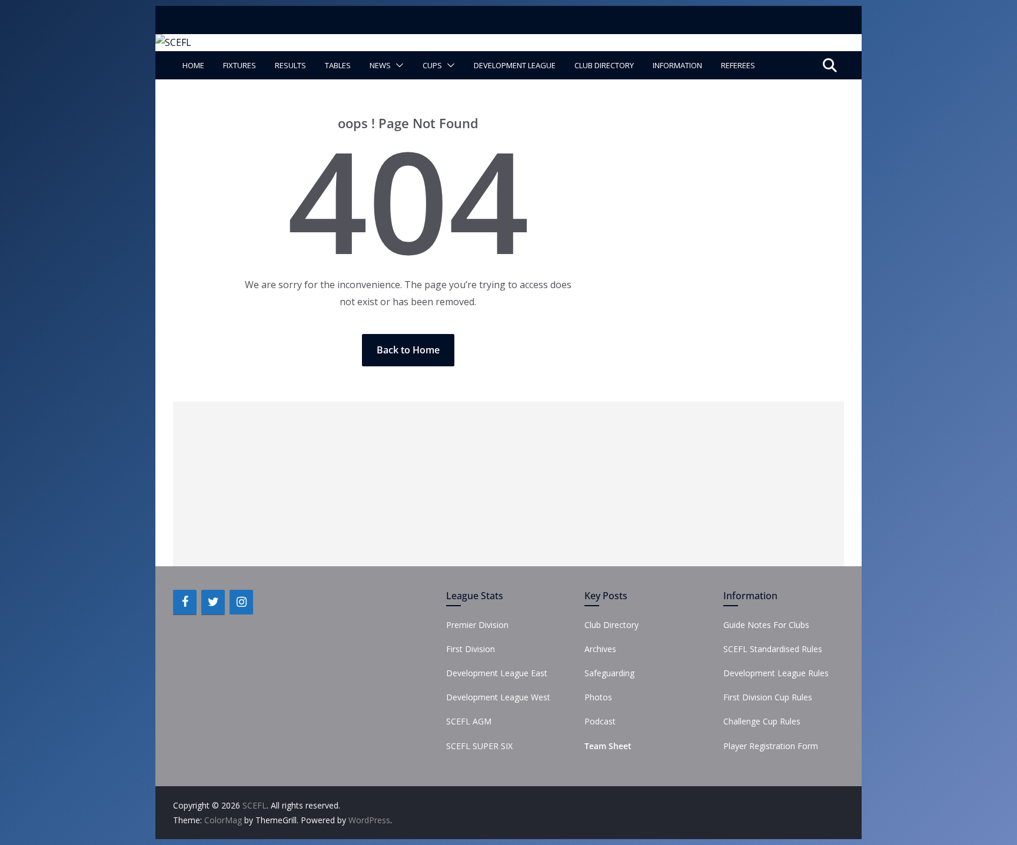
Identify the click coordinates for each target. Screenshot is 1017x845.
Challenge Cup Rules (761, 721)
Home (193, 65)
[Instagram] (241, 602)
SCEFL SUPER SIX (479, 746)
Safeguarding (609, 673)
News (380, 65)
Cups (432, 65)
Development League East (496, 673)
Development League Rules (776, 673)
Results (290, 65)
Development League (515, 65)
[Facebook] (185, 602)
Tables (338, 65)
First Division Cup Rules (767, 697)
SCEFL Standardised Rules (772, 648)
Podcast (600, 721)
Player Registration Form (770, 746)
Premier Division (477, 624)
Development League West (498, 697)
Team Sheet (608, 746)
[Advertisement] (508, 484)
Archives (600, 648)
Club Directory (604, 65)
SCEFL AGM (468, 721)
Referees (738, 65)
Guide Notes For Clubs (766, 624)
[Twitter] (213, 602)
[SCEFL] (173, 42)
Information (677, 65)
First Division (470, 648)
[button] (397, 65)
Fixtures (239, 65)
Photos (598, 697)
